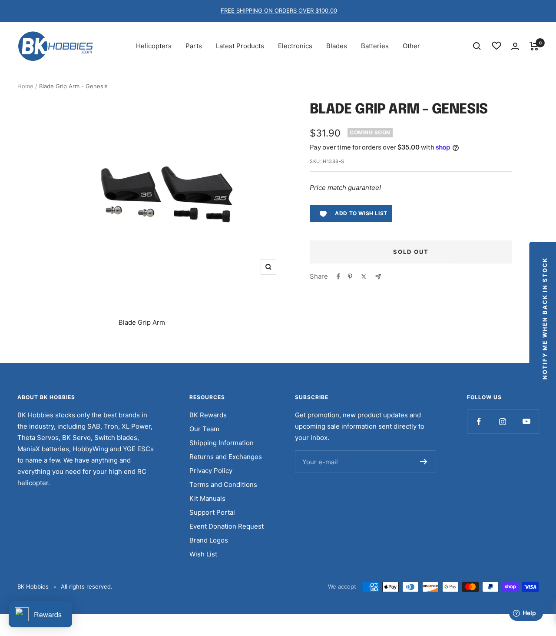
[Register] (423, 462)
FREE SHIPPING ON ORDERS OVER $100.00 (279, 10)
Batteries (375, 46)
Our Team (204, 429)
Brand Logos (208, 540)
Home (25, 86)
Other (411, 46)
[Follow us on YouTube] (527, 421)
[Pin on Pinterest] (350, 276)
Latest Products (240, 46)
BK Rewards (208, 415)
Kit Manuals (207, 498)
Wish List (203, 554)
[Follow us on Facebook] (479, 421)
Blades (336, 46)
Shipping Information (221, 443)
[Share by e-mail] (378, 277)
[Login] (515, 46)
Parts (193, 46)
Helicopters (154, 46)
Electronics (295, 46)
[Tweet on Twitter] (363, 276)
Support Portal (212, 512)
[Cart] (534, 46)
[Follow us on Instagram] (503, 421)
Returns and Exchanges (225, 457)
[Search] (477, 46)
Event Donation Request (226, 526)
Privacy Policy (210, 470)
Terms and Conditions (223, 484)
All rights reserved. (87, 586)
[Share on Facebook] (338, 276)
